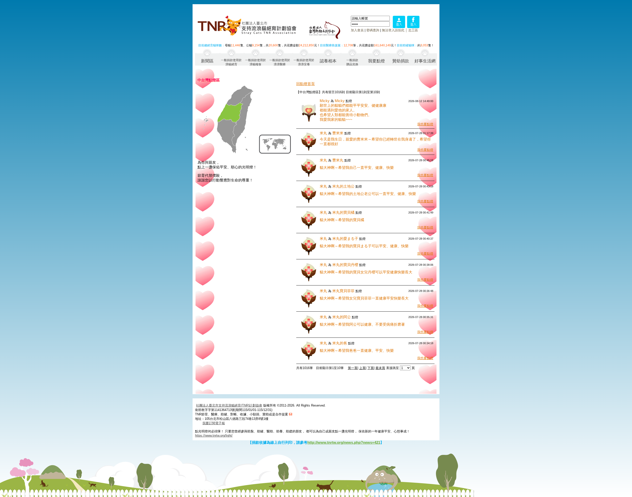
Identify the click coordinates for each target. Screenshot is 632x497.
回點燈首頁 (305, 84)
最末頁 (380, 368)
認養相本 (328, 61)
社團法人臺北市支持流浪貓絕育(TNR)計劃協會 (229, 405)
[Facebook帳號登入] (413, 27)
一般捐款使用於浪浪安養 (304, 62)
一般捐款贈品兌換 (352, 62)
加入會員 (357, 30)
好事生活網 (425, 61)
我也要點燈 (425, 124)
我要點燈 (376, 61)
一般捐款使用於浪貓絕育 (231, 62)
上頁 (362, 368)
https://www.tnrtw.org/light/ (214, 435)
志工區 (413, 30)
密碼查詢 (372, 30)
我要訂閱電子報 (213, 423)
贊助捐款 (400, 61)
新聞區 (207, 61)
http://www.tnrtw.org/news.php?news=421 (343, 442)
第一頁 (352, 368)
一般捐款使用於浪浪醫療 (279, 62)
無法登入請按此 (393, 30)
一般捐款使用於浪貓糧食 (255, 62)
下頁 (370, 368)
